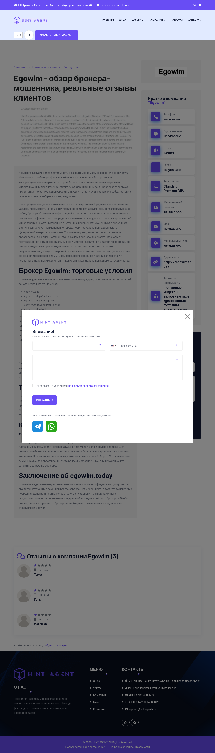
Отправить (43, 400)
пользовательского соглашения (88, 386)
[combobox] (114, 345)
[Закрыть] (187, 316)
